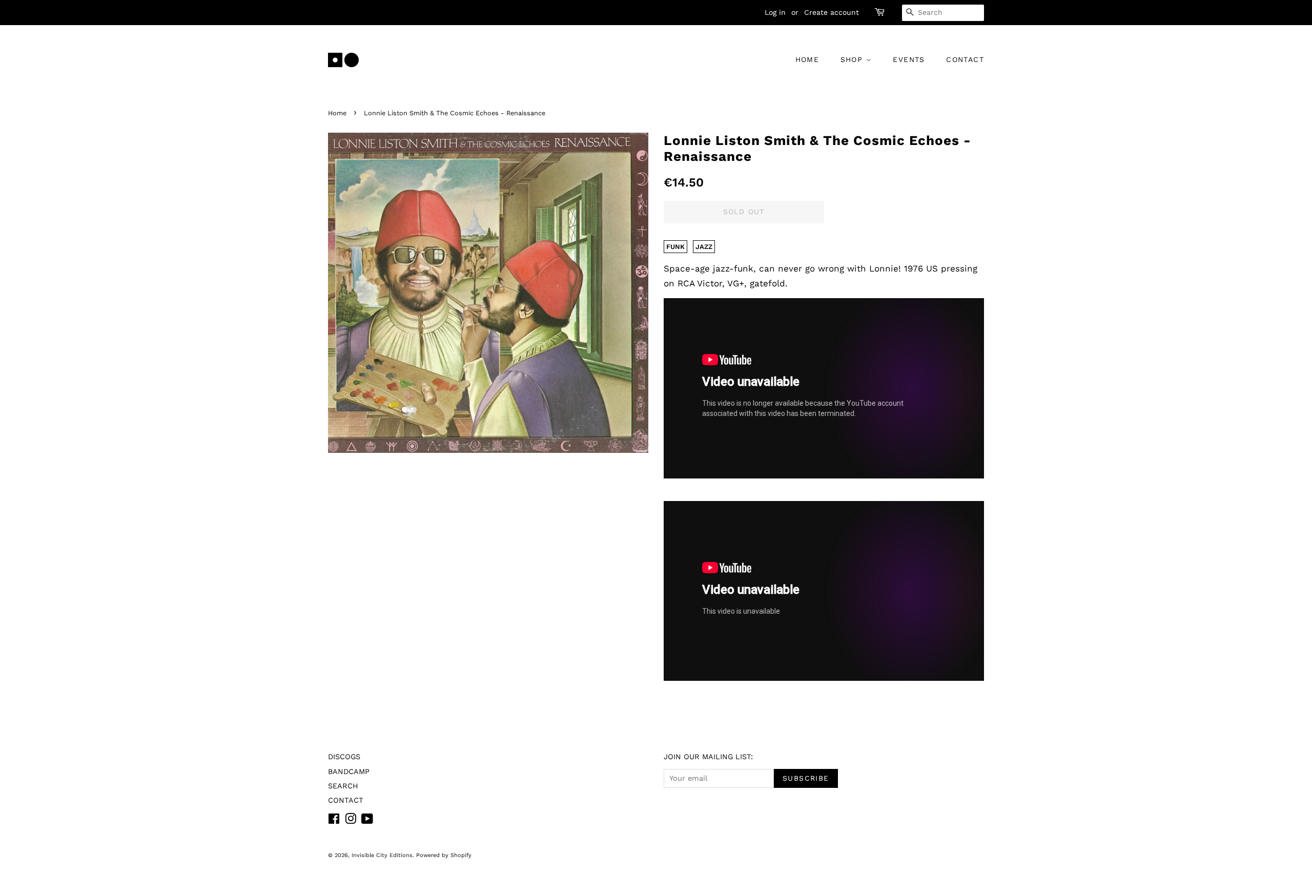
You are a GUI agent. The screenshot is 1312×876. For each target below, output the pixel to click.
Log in (775, 12)
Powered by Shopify (443, 855)
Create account (831, 12)
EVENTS (909, 59)
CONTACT (965, 59)
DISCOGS (344, 757)
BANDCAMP (349, 771)
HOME (807, 59)
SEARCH (343, 786)
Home (337, 113)
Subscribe (806, 778)
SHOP (853, 59)
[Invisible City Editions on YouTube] (367, 821)
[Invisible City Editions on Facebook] (334, 821)
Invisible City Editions (382, 855)
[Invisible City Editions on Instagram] (350, 821)
